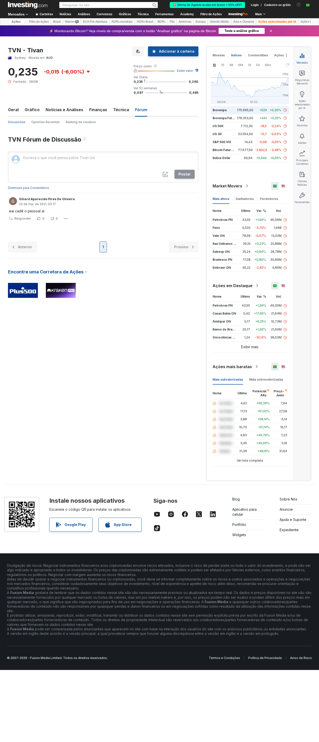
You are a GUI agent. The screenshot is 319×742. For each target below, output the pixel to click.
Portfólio (239, 524)
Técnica (121, 109)
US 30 (217, 134)
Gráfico (32, 109)
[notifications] (299, 4)
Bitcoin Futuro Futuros (229, 150)
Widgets (239, 535)
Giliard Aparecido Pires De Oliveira (47, 199)
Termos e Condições (224, 658)
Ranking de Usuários (81, 122)
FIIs (172, 21)
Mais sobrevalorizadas (266, 379)
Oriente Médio (219, 21)
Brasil (57, 21)
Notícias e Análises (64, 109)
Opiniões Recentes (45, 122)
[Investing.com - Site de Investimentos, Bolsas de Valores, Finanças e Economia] (27, 4)
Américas (185, 21)
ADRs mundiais (122, 21)
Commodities (258, 55)
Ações (16, 21)
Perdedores (269, 199)
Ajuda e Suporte (293, 519)
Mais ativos (221, 199)
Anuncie (286, 509)
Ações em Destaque (232, 285)
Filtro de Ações (211, 14)
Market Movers (227, 185)
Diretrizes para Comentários (28, 188)
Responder (22, 218)
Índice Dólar (221, 158)
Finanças (98, 109)
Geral (13, 109)
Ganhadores (245, 199)
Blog (236, 499)
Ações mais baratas (232, 366)
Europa (201, 21)
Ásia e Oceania (243, 21)
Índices (236, 55)
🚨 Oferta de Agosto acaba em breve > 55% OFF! (207, 5)
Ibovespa (220, 110)
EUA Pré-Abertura (95, 21)
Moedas (219, 55)
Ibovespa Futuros (226, 118)
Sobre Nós (288, 499)
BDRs (161, 21)
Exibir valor (185, 71)
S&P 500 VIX (222, 142)
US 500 (218, 126)
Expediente (289, 530)
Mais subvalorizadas (228, 379)
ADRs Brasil (145, 21)
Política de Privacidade (265, 658)
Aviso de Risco (301, 658)
